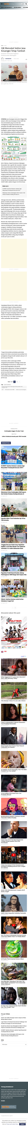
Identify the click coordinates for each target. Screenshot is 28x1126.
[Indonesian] (5, 652)
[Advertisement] (14, 25)
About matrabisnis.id (6, 7)
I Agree (22, 1124)
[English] (2, 652)
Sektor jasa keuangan (21, 389)
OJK (2, 389)
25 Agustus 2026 (4, 603)
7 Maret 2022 (16, 58)
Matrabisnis (8, 58)
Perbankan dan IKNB (9, 389)
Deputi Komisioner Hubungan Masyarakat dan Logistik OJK (12, 387)
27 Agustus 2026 (4, 469)
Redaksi (3, 1100)
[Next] (15, 608)
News (5, 45)
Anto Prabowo (7, 384)
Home (2, 45)
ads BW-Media (17, 7)
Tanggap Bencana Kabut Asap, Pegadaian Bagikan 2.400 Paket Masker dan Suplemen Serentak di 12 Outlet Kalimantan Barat (13, 546)
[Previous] (13, 608)
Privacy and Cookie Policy (12, 1124)
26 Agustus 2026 (4, 550)
